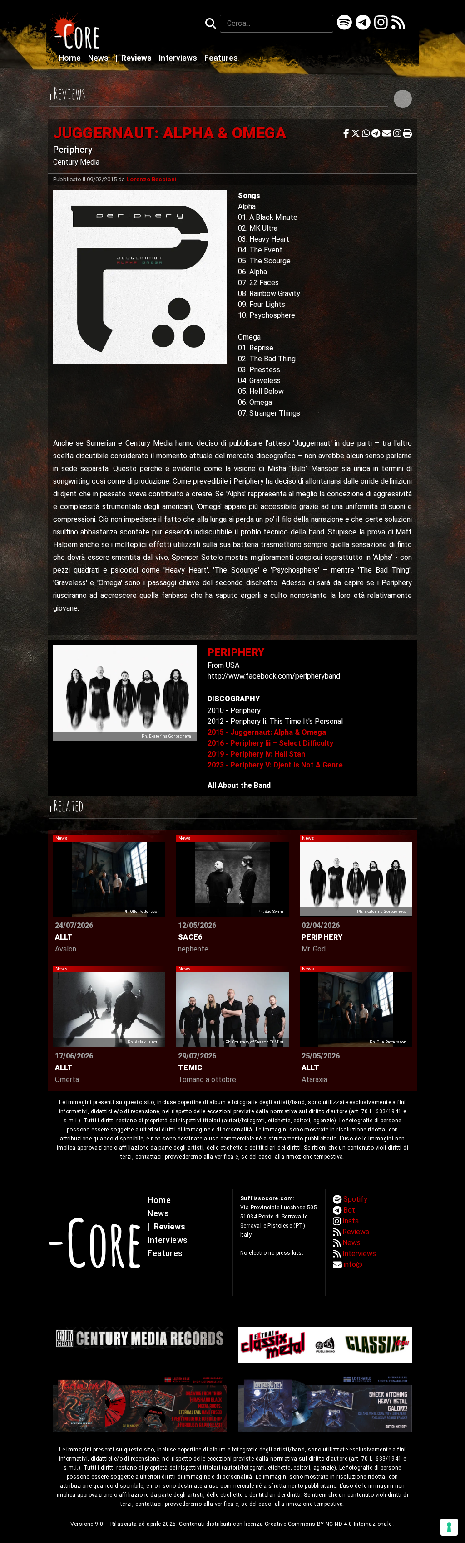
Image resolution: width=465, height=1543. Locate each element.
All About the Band (239, 785)
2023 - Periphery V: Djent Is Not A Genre (275, 765)
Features (221, 58)
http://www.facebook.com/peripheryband (274, 676)
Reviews (134, 58)
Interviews (179, 58)
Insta (350, 1221)
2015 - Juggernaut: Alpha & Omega (267, 732)
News (99, 58)
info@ (353, 1264)
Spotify (355, 1199)
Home (71, 58)
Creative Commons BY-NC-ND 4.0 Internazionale (329, 1524)
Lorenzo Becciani (151, 179)
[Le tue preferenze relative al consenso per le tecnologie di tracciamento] (449, 1527)
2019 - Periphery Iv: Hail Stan (256, 754)
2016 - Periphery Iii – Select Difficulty (270, 743)
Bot (349, 1210)
